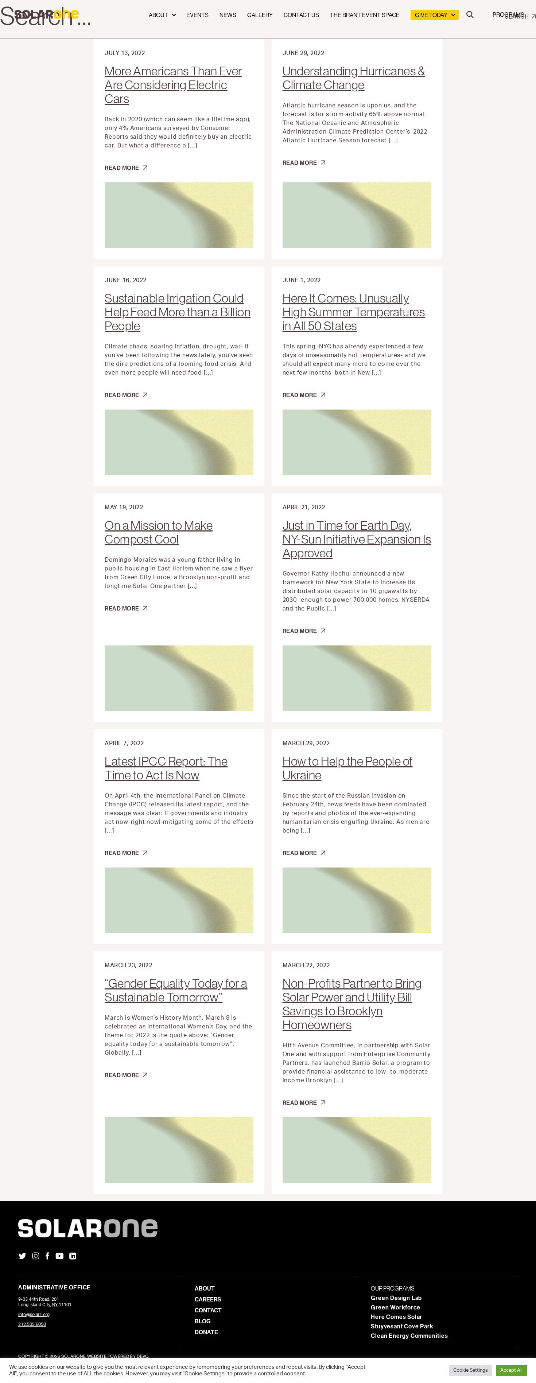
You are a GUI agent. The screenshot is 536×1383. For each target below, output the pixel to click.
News (228, 15)
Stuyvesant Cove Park (402, 1326)
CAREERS (208, 1299)
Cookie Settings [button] (470, 1370)
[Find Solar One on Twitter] (22, 1256)
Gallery (260, 15)
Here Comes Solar (396, 1316)
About (158, 15)
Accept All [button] (511, 1370)
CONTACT (208, 1310)
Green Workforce (395, 1307)
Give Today (431, 15)
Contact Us (301, 15)
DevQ (142, 1356)
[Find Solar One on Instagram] (35, 1256)
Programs (508, 14)
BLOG (203, 1321)
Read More (125, 167)
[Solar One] (268, 1228)
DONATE (206, 1332)
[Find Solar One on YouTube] (59, 1256)
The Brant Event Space (365, 15)
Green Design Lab (396, 1297)
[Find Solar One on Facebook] (47, 1256)
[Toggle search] (470, 15)
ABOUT (205, 1288)
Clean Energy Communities (409, 1335)
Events (197, 15)
